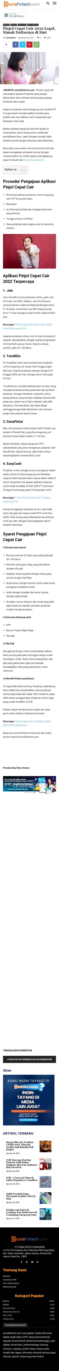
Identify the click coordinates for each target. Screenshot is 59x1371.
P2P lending (33, 25)
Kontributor (11, 37)
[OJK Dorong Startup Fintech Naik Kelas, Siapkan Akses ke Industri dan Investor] (45, 1164)
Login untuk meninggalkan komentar (29, 1059)
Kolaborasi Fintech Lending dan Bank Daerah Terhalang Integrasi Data (21, 1212)
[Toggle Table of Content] (21, 170)
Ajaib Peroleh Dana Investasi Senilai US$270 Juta (21, 1196)
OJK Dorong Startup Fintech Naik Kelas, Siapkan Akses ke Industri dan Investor (21, 1164)
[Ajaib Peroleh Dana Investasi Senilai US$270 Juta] (45, 1198)
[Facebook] (16, 45)
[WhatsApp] (36, 45)
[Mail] (32, 1262)
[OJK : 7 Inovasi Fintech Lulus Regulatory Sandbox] (45, 1182)
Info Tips (22, 25)
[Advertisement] (29, 920)
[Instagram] (27, 1262)
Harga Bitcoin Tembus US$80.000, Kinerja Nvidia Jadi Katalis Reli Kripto (19, 1146)
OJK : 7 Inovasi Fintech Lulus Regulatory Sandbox (22, 1179)
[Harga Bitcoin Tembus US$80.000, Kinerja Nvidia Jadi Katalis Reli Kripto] (45, 1146)
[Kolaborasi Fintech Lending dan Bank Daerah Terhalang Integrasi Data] (45, 1214)
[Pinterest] (29, 45)
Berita (6, 25)
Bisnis (13, 25)
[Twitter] (23, 45)
